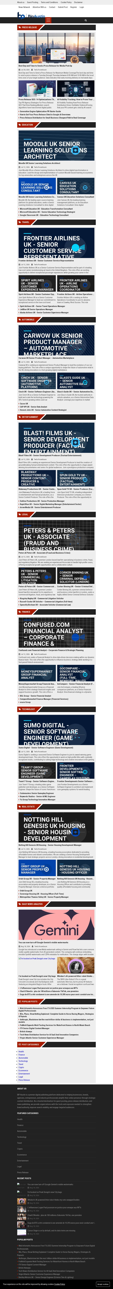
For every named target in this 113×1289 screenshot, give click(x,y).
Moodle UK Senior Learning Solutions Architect (39, 163)
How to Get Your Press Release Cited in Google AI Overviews (45, 114)
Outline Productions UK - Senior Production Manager (42, 501)
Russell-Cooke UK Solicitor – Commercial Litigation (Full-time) (46, 602)
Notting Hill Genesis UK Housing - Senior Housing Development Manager (50, 845)
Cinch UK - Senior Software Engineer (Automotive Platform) (37, 391)
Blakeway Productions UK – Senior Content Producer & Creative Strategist (37, 489)
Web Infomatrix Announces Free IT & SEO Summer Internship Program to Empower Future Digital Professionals (56, 1009)
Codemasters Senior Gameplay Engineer (37, 793)
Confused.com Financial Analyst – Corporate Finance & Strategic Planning (51, 650)
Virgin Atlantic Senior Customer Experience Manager (42, 1038)
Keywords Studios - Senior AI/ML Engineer (37, 796)
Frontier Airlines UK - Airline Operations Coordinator (75, 294)
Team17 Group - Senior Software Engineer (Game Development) (37, 781)
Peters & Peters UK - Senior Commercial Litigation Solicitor (37, 586)
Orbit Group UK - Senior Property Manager (37, 879)
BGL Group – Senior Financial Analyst (35, 696)
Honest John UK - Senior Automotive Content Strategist (43, 410)
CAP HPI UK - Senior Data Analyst (33, 407)
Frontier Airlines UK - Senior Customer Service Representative (46, 260)
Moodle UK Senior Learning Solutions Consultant (37, 197)
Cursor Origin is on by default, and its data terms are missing (51, 1230)
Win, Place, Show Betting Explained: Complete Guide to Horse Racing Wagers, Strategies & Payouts (56, 1015)
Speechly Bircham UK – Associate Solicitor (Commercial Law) (45, 605)
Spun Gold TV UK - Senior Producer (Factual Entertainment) (75, 489)
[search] (86, 20)
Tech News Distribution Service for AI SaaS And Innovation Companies (49, 1035)
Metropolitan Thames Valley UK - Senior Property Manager (44, 897)
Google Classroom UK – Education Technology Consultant (44, 215)
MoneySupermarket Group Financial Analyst (37, 684)
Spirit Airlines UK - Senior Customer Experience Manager (37, 294)
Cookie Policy (59, 1284)
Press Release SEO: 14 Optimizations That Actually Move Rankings (37, 99)
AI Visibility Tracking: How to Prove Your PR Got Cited (75, 99)
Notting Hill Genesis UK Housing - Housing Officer (75, 879)
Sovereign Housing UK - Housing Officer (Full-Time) (42, 894)
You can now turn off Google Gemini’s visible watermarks (43, 942)
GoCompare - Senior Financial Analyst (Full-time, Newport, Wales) (75, 684)
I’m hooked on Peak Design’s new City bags (37, 976)
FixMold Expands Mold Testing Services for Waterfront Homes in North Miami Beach (55, 1025)
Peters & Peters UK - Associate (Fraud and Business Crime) (44, 553)
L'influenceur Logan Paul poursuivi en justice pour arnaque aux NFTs (49, 988)
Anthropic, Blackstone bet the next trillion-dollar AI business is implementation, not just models (56, 1020)
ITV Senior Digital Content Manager (34, 1028)
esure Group (25, 702)
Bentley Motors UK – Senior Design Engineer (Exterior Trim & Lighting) (46, 1277)
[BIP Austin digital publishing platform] (31, 16)
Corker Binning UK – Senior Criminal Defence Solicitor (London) (75, 586)
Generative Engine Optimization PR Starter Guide (40, 111)
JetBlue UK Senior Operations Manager (36, 309)
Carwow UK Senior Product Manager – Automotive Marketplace (46, 358)
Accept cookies (102, 1284)
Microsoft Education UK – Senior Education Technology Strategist (47, 212)
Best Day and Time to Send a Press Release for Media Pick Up (45, 66)
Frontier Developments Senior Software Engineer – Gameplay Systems (75, 781)
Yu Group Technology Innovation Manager (37, 800)
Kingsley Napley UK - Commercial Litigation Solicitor (42, 598)
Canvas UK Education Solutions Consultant (75, 197)
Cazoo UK (24, 404)
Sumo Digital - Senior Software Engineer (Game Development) (46, 747)
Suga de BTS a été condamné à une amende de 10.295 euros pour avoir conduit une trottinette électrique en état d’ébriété (57, 994)
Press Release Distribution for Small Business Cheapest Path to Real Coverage (53, 118)
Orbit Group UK (26, 891)
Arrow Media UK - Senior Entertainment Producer (40, 507)
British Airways (26, 1031)
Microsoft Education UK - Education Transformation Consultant (46, 209)
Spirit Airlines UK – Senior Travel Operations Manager (42, 306)
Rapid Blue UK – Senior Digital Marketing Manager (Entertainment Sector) (50, 504)
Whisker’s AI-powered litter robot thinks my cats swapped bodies (75, 976)
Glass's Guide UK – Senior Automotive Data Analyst (75, 391)
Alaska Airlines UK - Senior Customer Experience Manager (44, 312)
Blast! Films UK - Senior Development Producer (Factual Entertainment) (50, 455)
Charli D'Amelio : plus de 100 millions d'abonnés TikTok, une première (49, 991)
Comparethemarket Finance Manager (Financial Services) (44, 699)
